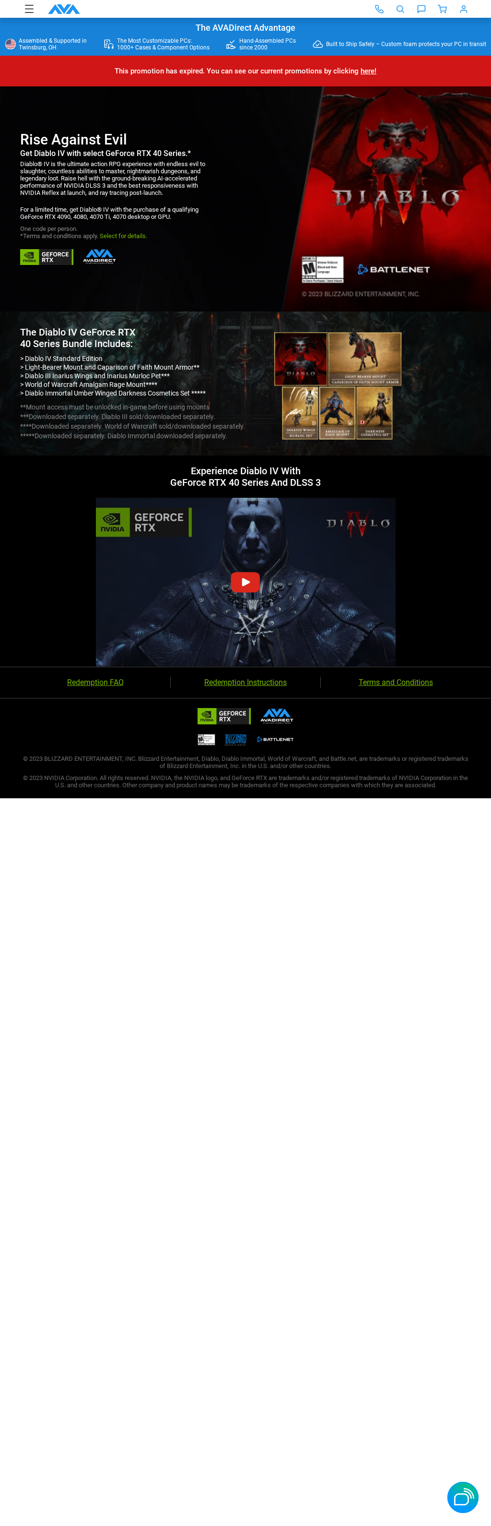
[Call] (379, 9)
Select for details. (123, 236)
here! (368, 71)
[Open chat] (421, 9)
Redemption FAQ (95, 682)
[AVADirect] (64, 9)
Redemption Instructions (245, 682)
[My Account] (463, 9)
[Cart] (442, 9)
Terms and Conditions (396, 682)
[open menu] (29, 9)
